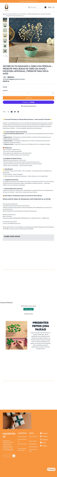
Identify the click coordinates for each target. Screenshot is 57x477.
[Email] (8, 111)
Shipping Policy (33, 446)
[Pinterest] (18, 111)
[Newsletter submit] (13, 455)
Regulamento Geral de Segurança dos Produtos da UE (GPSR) (27, 199)
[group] (5, 20)
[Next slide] (6, 56)
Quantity (5, 90)
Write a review (28, 309)
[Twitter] (15, 111)
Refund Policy (33, 444)
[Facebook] (11, 111)
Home (4, 14)
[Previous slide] (4, 56)
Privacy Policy (33, 441)
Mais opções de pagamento (28, 106)
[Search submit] (45, 7)
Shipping (11, 79)
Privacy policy (9, 449)
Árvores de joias (22, 436)
